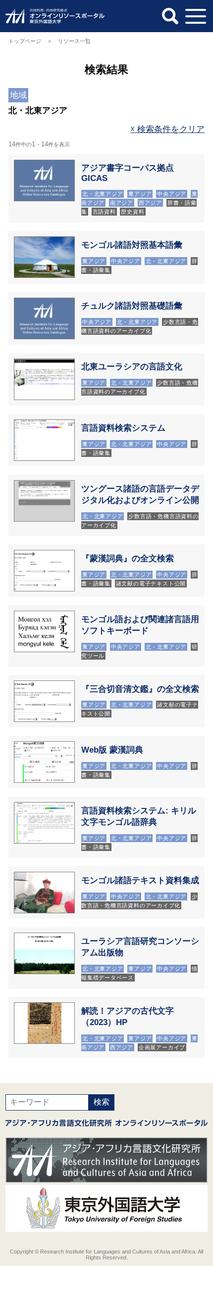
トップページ (24, 41)
